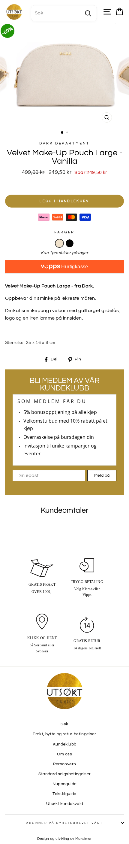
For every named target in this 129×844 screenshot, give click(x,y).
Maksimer (83, 839)
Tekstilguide (64, 794)
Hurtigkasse (74, 266)
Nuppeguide (64, 784)
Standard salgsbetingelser (64, 774)
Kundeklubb (64, 744)
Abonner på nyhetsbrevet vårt (64, 822)
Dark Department (64, 143)
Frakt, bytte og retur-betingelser (64, 734)
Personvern (64, 764)
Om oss (64, 754)
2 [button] (67, 133)
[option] (64, 74)
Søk (64, 724)
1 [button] (62, 132)
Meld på (102, 475)
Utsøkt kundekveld (64, 804)
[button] (59, 243)
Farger (64, 232)
